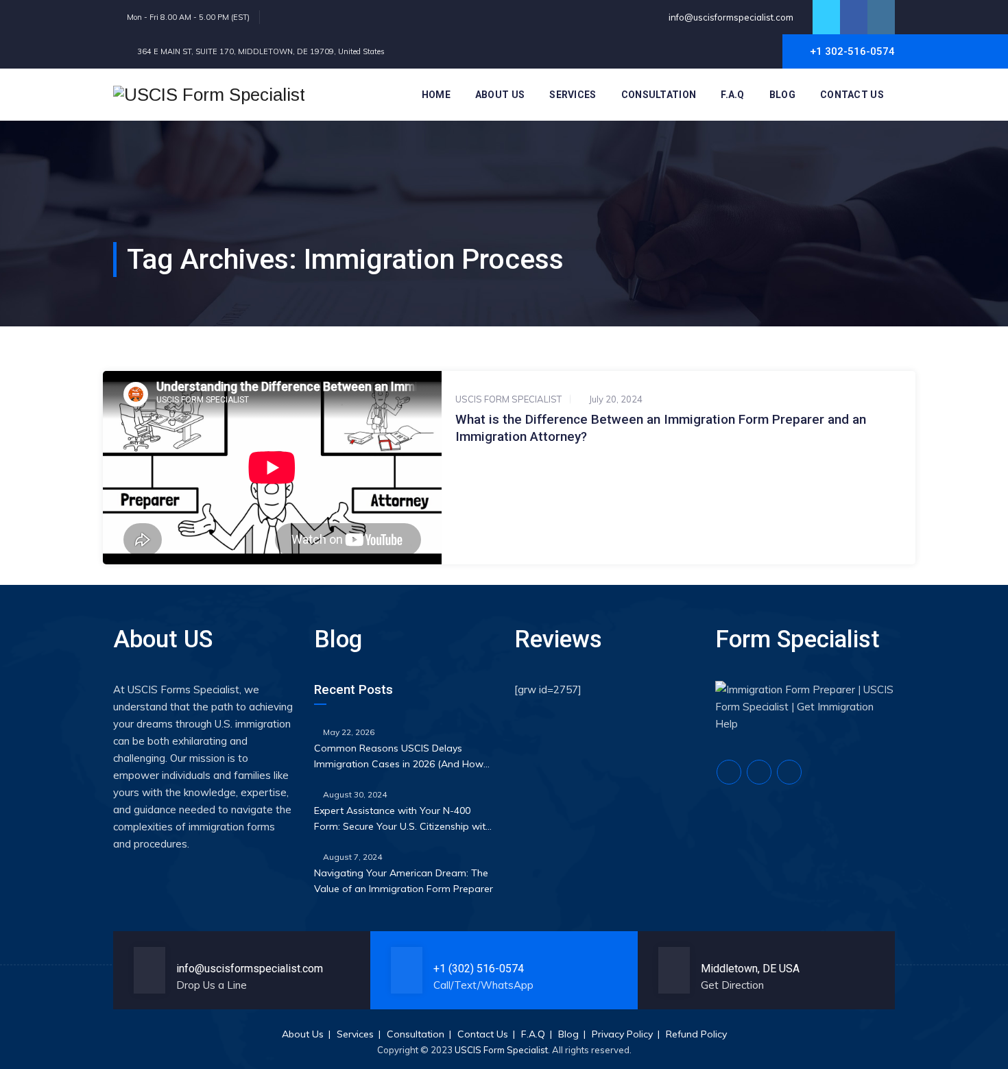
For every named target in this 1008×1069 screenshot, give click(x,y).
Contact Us (852, 94)
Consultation (659, 94)
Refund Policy (696, 1034)
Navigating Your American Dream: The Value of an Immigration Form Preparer (403, 881)
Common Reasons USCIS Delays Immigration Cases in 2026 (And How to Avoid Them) (398, 757)
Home (436, 94)
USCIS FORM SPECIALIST (508, 399)
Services (572, 94)
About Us (500, 94)
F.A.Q (733, 94)
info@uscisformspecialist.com (730, 17)
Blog (782, 94)
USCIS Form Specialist (501, 1049)
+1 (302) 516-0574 (478, 968)
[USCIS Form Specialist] (209, 95)
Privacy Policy (622, 1034)
